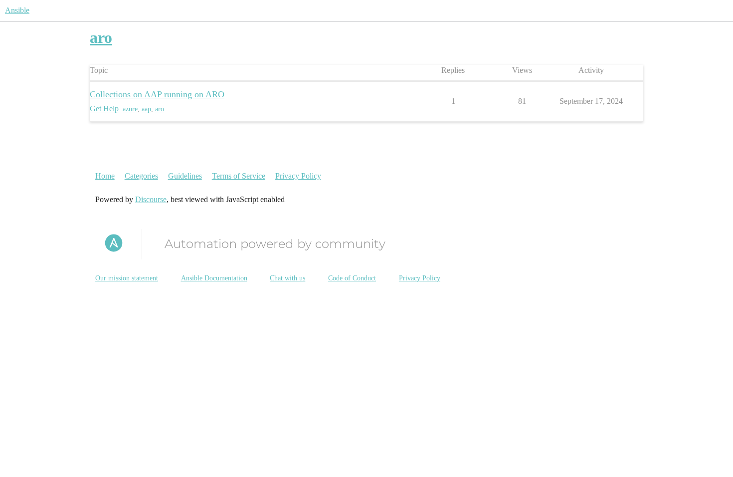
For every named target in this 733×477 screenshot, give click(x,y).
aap (146, 109)
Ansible (17, 10)
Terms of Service (238, 176)
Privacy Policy (298, 176)
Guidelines (185, 176)
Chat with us (287, 278)
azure (130, 109)
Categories (141, 176)
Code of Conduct (352, 278)
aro (159, 109)
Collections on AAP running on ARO (157, 94)
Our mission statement (126, 278)
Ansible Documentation (214, 278)
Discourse (151, 199)
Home (105, 176)
